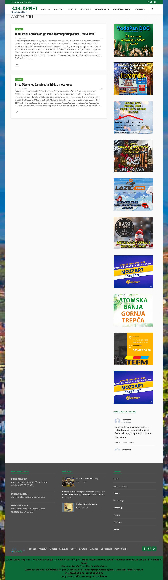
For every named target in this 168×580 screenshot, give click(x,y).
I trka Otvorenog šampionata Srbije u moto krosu (43, 84)
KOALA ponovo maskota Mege (87, 478)
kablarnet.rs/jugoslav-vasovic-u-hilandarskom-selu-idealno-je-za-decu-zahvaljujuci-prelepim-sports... (134, 430)
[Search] (152, 9)
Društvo (58, 9)
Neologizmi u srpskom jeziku (86, 504)
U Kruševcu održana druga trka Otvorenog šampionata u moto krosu (55, 34)
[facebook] (147, 2)
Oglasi (116, 529)
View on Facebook (121, 442)
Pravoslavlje (102, 9)
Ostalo (139, 9)
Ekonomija (118, 507)
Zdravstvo (118, 522)
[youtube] (155, 2)
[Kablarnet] (18, 548)
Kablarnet (126, 419)
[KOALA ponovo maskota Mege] (68, 481)
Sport (70, 9)
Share (132, 442)
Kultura (84, 9)
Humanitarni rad (122, 9)
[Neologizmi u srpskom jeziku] (68, 507)
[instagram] (151, 2)
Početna (45, 9)
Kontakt (43, 548)
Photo (123, 437)
